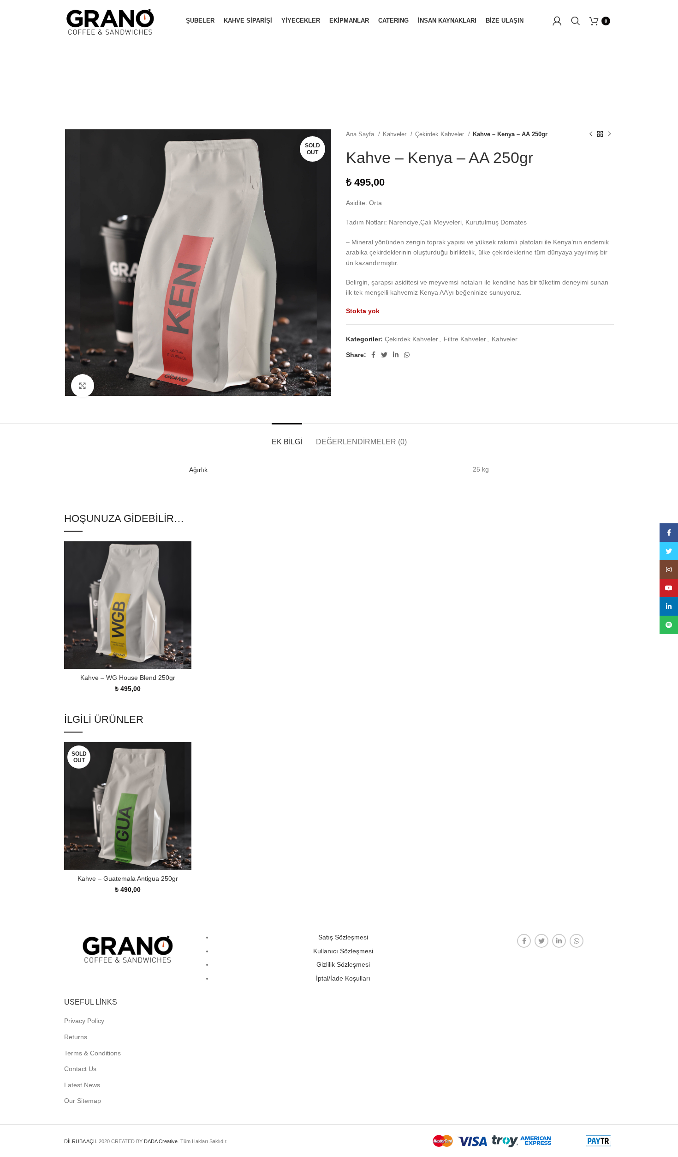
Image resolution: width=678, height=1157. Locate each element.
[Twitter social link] (384, 355)
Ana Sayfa (361, 134)
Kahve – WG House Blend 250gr (127, 677)
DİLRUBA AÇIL (80, 1141)
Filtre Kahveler (465, 339)
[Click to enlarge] (82, 385)
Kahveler (395, 134)
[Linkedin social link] (395, 355)
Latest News (82, 1085)
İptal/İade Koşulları (343, 978)
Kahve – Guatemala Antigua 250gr (127, 878)
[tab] (287, 437)
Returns (75, 1037)
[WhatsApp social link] (406, 355)
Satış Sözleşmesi (343, 937)
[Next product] (609, 134)
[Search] (575, 21)
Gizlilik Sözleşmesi (343, 964)
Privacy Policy (84, 1020)
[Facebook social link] (373, 355)
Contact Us (80, 1068)
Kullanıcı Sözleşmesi (343, 951)
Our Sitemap (82, 1100)
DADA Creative (161, 1141)
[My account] (557, 21)
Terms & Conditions (92, 1053)
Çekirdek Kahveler (440, 134)
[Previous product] (590, 134)
